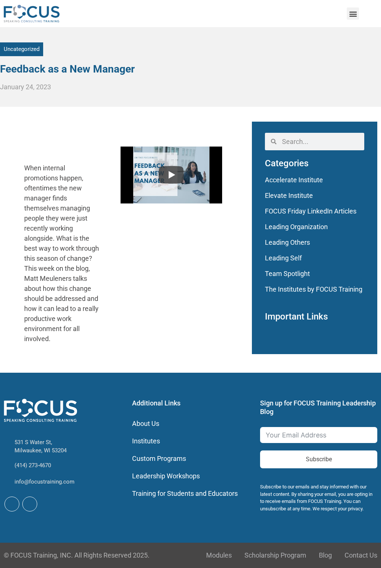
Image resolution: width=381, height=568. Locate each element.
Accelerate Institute (294, 180)
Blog (325, 555)
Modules (219, 555)
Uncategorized (21, 49)
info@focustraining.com (44, 481)
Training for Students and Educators (185, 493)
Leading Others (287, 242)
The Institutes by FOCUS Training (313, 289)
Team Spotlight (287, 273)
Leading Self (283, 258)
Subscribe (319, 459)
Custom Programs (159, 458)
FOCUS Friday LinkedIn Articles (310, 211)
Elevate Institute (289, 195)
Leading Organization (296, 227)
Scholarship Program (275, 555)
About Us (145, 423)
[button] (353, 13)
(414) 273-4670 (33, 465)
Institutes (146, 441)
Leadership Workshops (166, 476)
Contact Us (361, 555)
